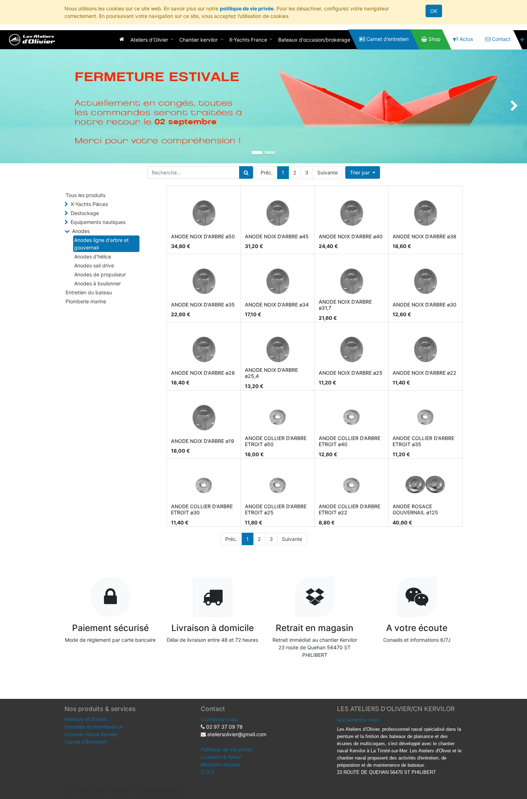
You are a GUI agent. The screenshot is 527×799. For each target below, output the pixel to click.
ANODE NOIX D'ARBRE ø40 (351, 236)
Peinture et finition (86, 719)
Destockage (85, 213)
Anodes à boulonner (97, 283)
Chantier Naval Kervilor (91, 734)
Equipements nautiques (98, 222)
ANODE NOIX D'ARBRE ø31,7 (345, 305)
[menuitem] (122, 39)
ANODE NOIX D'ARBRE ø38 (424, 236)
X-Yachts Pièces (89, 204)
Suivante (327, 172)
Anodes (81, 231)
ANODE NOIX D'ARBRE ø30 (424, 305)
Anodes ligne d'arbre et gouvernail (101, 244)
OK (433, 11)
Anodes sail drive (94, 265)
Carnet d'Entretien (86, 742)
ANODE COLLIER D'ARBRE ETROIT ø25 (276, 509)
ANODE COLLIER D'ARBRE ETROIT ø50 (276, 441)
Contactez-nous (219, 719)
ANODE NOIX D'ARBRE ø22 (424, 373)
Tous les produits (85, 195)
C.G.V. (208, 772)
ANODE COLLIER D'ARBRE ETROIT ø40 (349, 441)
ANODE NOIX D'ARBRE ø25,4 (271, 373)
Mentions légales (220, 764)
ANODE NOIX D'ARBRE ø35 (203, 305)
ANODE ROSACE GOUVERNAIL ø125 (415, 509)
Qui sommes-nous (358, 719)
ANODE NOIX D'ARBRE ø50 (203, 236)
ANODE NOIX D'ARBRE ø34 (277, 305)
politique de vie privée (247, 8)
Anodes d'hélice (92, 256)
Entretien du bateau (89, 292)
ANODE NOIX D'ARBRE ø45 (277, 236)
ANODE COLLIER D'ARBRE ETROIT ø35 (423, 441)
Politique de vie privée (227, 749)
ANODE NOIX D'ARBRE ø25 (351, 373)
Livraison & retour (221, 757)
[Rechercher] (246, 172)
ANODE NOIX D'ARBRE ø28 (203, 373)
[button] (522, 39)
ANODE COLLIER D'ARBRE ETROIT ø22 (349, 509)
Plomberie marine (86, 301)
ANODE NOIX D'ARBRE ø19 (202, 441)
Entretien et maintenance (94, 727)
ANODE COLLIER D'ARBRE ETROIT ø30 (202, 509)
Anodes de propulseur (100, 274)
